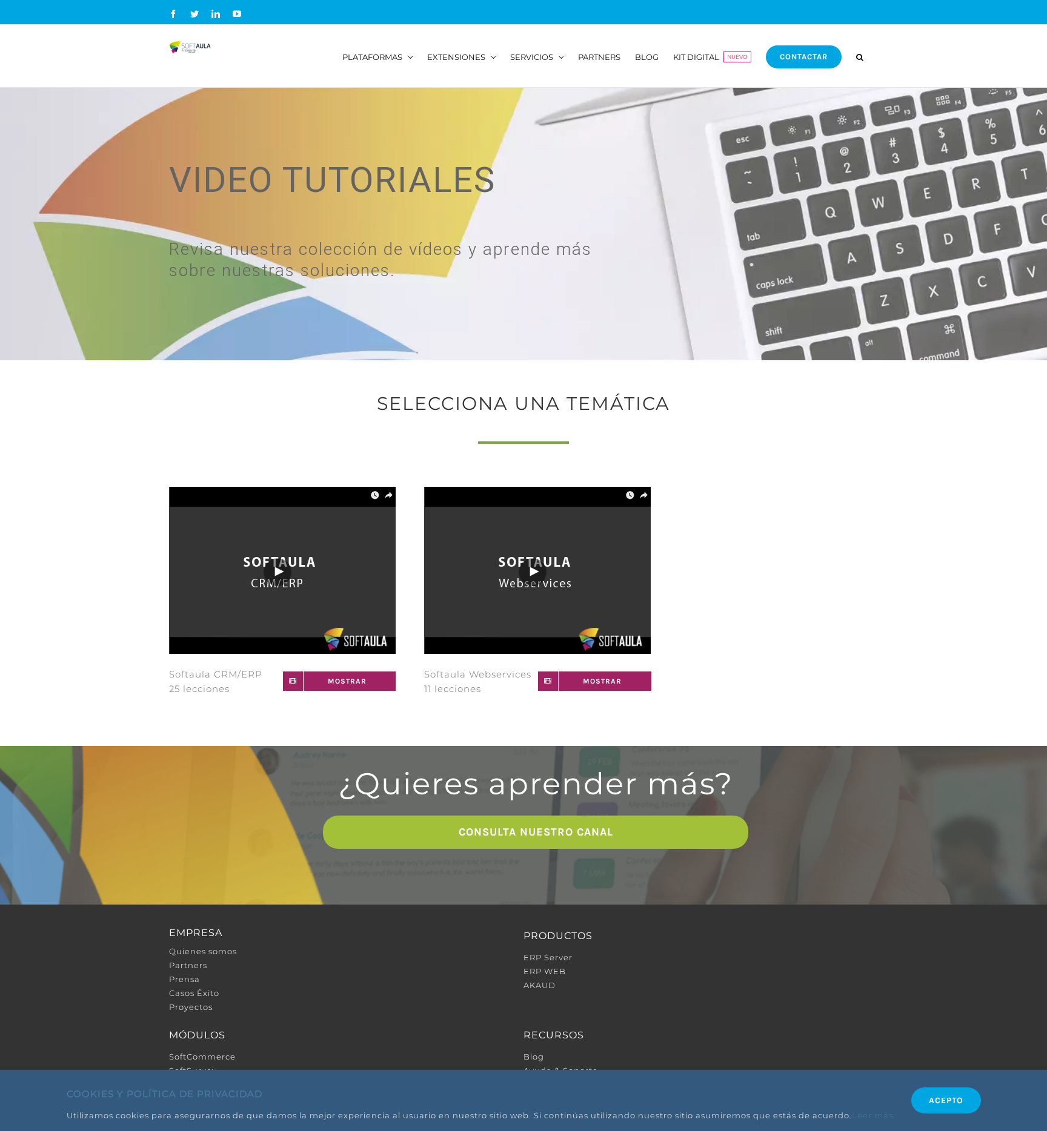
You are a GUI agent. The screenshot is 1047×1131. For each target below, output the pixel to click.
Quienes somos (203, 951)
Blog (534, 1056)
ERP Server (548, 957)
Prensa (184, 979)
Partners (188, 965)
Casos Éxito (194, 993)
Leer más (872, 1115)
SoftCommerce (202, 1056)
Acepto (946, 1100)
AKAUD (540, 985)
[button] (859, 56)
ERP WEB (545, 971)
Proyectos (191, 1007)
